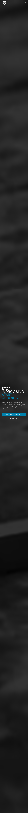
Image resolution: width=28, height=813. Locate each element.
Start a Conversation (13, 414)
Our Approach (14, 418)
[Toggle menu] (25, 3)
